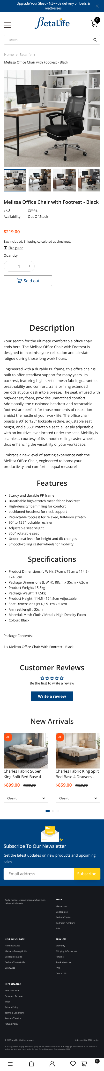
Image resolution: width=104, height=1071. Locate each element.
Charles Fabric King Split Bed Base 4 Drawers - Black (77, 776)
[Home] (31, 1064)
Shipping (30, 241)
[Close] (97, 6)
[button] (47, 811)
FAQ (58, 967)
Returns (60, 956)
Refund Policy (11, 1023)
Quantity (11, 255)
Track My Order (63, 962)
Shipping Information (66, 951)
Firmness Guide (12, 945)
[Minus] (9, 266)
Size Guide (10, 967)
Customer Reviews (14, 996)
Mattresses (61, 906)
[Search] (95, 40)
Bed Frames (61, 911)
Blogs (7, 1001)
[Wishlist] (72, 1064)
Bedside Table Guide (15, 962)
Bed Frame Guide (13, 956)
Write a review (52, 696)
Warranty (60, 945)
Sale (8, 737)
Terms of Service (13, 1018)
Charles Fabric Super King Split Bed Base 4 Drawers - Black (22, 776)
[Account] (52, 1064)
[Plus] (29, 266)
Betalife (26, 54)
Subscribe (86, 873)
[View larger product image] (93, 159)
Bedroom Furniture (65, 923)
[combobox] (52, 40)
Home (9, 54)
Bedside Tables (63, 917)
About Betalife (12, 990)
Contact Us (61, 973)
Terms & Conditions (14, 1012)
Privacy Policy (11, 1007)
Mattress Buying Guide (16, 951)
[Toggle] (83, 1063)
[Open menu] (10, 1064)
